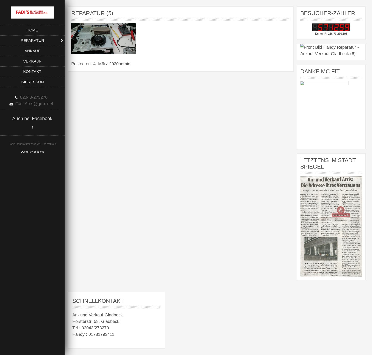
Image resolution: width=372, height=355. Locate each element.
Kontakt (32, 71)
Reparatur (32, 40)
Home (32, 30)
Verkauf (32, 61)
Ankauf (32, 51)
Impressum (32, 82)
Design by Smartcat (32, 151)
